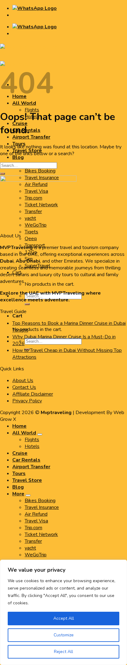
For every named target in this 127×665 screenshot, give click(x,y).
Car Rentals (26, 460)
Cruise (19, 453)
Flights (32, 110)
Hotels (32, 446)
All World (24, 432)
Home (19, 426)
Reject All (63, 652)
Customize (64, 635)
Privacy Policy (27, 400)
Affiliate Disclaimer (32, 394)
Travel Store (27, 480)
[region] (63, 612)
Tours (19, 473)
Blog (18, 157)
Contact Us (24, 387)
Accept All (63, 618)
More (18, 493)
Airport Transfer (31, 137)
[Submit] (27, 304)
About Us (22, 380)
